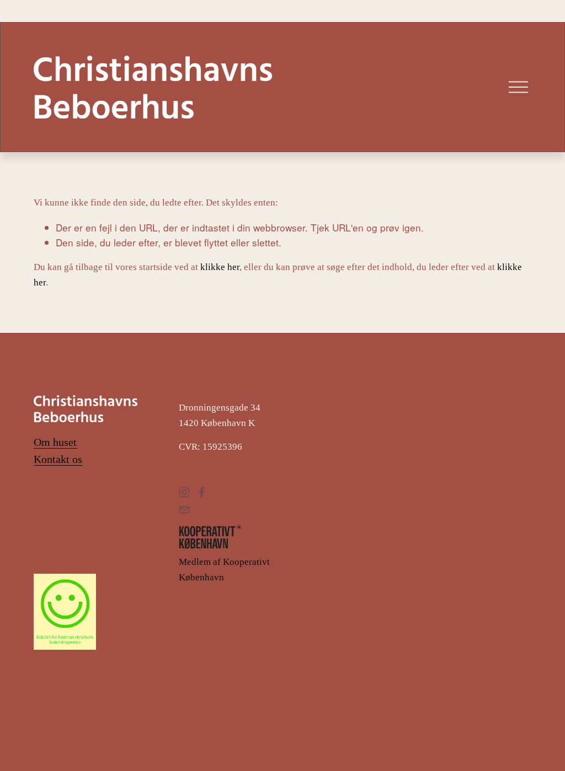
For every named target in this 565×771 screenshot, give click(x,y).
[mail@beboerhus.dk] (184, 509)
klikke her (219, 267)
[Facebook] (201, 492)
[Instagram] (184, 492)
